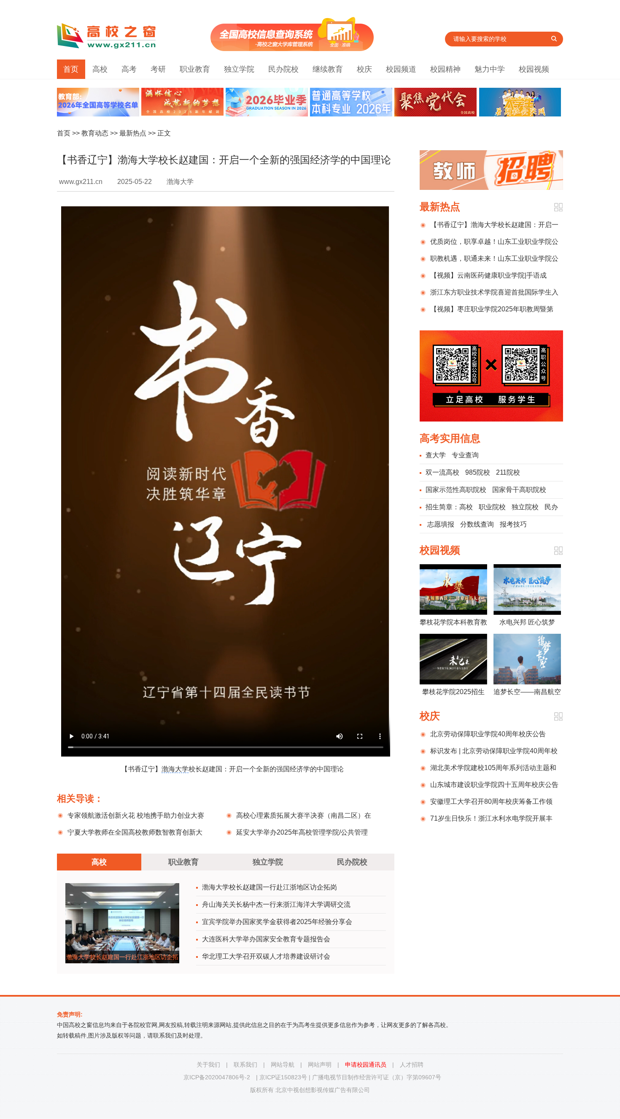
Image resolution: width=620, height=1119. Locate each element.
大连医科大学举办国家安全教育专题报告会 (266, 939)
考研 (158, 69)
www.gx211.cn (80, 181)
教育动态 (94, 133)
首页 (70, 69)
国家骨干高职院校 (519, 489)
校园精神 (445, 69)
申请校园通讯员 (365, 1064)
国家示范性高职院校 (456, 489)
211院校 (508, 472)
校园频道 (401, 69)
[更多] (558, 207)
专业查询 (465, 455)
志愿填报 (440, 524)
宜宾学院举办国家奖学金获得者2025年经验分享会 (277, 921)
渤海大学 (175, 769)
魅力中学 (489, 69)
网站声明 (320, 1064)
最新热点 (132, 133)
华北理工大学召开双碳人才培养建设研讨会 (266, 956)
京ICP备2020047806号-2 (216, 1077)
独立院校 (525, 507)
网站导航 (282, 1064)
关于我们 (208, 1064)
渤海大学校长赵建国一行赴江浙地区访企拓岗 (269, 887)
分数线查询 (477, 524)
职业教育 (195, 69)
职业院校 (492, 507)
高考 (129, 69)
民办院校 (283, 69)
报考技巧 (513, 524)
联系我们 (245, 1064)
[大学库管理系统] (292, 48)
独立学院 (239, 69)
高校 (100, 69)
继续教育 (328, 69)
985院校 (477, 472)
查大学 (436, 455)
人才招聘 (411, 1064)
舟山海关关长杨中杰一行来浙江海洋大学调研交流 (276, 904)
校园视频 (534, 69)
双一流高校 (442, 472)
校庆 (364, 69)
